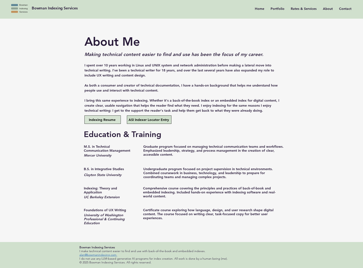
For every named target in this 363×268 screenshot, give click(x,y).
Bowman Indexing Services (55, 8)
